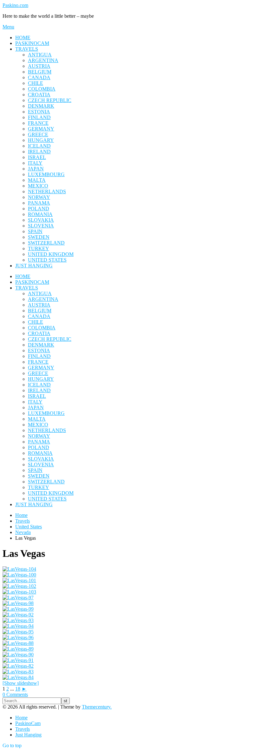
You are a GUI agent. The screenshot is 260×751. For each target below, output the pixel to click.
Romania (40, 214)
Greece (38, 134)
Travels (26, 49)
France (38, 123)
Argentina (43, 60)
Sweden (38, 237)
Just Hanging (34, 265)
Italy (35, 163)
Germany (41, 128)
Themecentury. (97, 707)
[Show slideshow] (21, 683)
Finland (39, 117)
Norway (39, 197)
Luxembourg (46, 174)
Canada (39, 77)
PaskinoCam (32, 43)
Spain (35, 231)
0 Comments (15, 694)
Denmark (41, 106)
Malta (37, 180)
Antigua (40, 54)
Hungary (41, 140)
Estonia (39, 111)
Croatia (39, 94)
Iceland (39, 146)
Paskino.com (15, 5)
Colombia (41, 89)
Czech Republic (49, 100)
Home (22, 37)
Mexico (38, 185)
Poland (38, 208)
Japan (36, 168)
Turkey (38, 248)
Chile (35, 83)
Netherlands (47, 191)
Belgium (39, 71)
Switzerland (46, 242)
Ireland (39, 151)
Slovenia (41, 225)
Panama (39, 203)
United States (47, 260)
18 (17, 688)
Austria (39, 66)
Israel (37, 157)
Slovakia (41, 220)
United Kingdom (51, 254)
